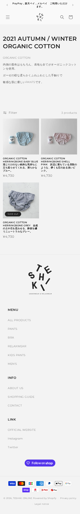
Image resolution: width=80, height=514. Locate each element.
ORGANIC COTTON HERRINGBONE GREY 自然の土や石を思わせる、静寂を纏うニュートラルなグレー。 (20, 227)
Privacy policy (68, 498)
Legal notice (42, 504)
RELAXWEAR (17, 346)
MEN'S (12, 364)
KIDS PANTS (17, 355)
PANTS (12, 329)
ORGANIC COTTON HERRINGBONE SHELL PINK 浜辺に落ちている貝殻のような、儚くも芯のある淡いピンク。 (59, 164)
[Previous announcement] (7, 5)
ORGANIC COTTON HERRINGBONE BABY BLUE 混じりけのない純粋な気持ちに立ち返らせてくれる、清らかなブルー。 (21, 164)
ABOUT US (15, 388)
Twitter (13, 447)
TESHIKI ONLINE (22, 498)
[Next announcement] (73, 5)
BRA (11, 337)
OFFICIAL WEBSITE (22, 430)
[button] (7, 17)
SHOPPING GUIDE (21, 397)
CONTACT (15, 405)
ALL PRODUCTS (19, 320)
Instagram (15, 438)
